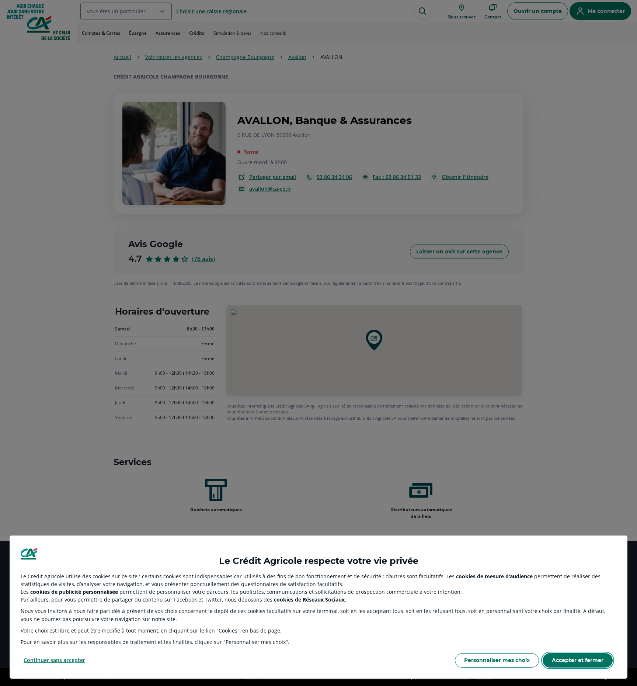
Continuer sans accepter (54, 660)
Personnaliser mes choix (497, 660)
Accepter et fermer (577, 660)
